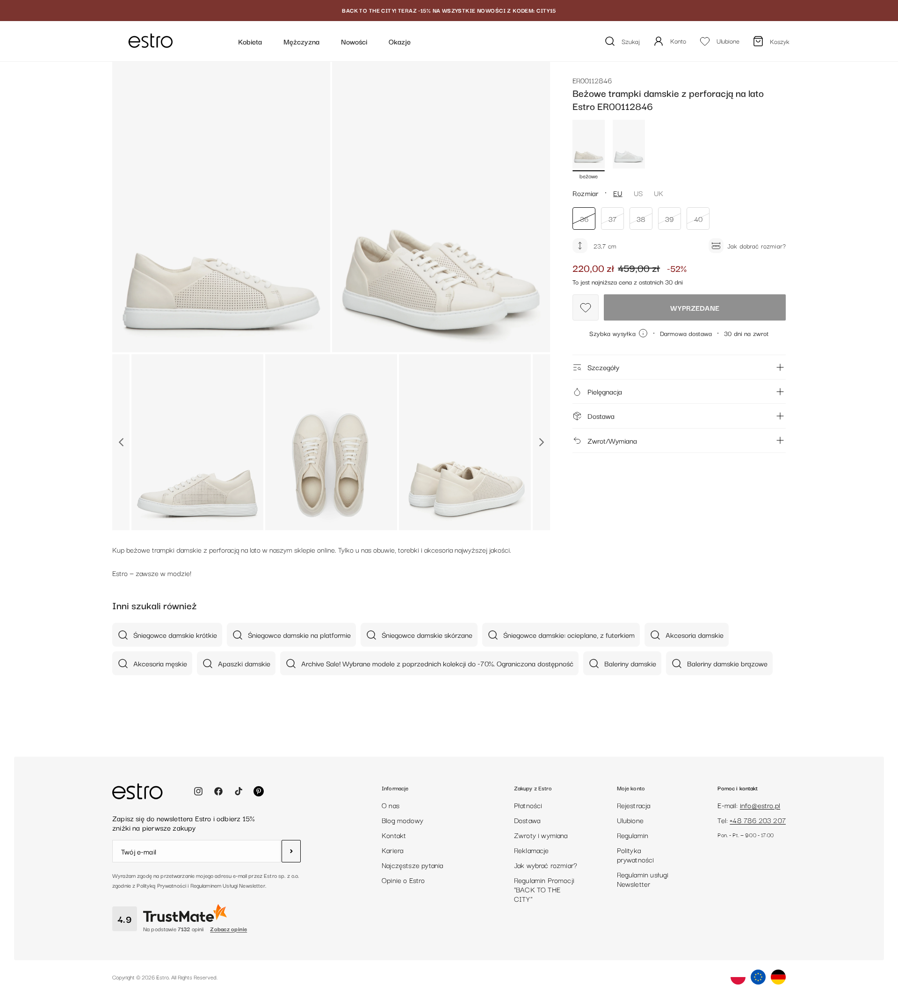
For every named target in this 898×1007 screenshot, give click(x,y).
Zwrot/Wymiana (612, 440)
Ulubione (630, 819)
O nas (390, 804)
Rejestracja (634, 804)
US (638, 192)
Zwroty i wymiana (541, 834)
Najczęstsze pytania (412, 864)
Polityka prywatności (635, 854)
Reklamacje (531, 849)
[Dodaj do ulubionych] (585, 307)
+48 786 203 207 (758, 819)
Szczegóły (603, 366)
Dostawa (601, 415)
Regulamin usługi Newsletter (643, 878)
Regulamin (633, 834)
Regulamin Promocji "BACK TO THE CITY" (544, 889)
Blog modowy (402, 819)
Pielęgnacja (604, 391)
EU (617, 192)
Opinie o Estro (403, 879)
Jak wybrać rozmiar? (545, 864)
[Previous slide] (121, 442)
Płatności (528, 804)
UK (658, 192)
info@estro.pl (760, 804)
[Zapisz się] (291, 851)
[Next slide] (541, 442)
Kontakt (394, 834)
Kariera (392, 849)
